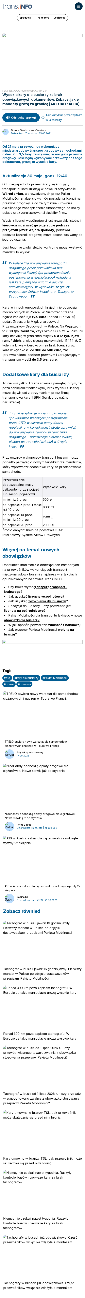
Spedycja (25, 17)
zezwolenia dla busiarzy (47, 601)
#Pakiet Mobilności (54, 678)
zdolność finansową (63, 625)
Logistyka (59, 17)
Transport (42, 17)
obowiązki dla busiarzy (22, 620)
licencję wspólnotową (45, 596)
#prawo (9, 684)
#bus (7, 678)
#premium (24, 684)
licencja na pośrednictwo (24, 611)
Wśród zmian (12, 194)
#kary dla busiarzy (26, 678)
